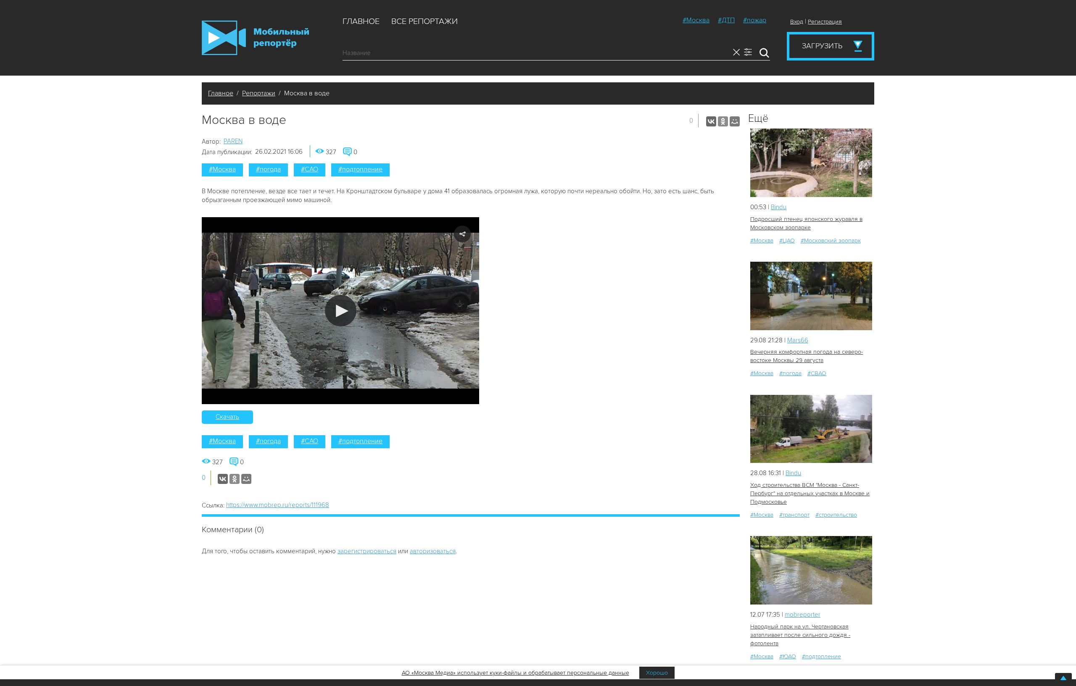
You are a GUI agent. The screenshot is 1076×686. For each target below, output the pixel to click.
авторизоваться (433, 551)
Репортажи (258, 93)
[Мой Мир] (735, 121)
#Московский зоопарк (831, 240)
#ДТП (726, 20)
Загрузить (822, 45)
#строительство (836, 514)
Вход (796, 21)
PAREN (233, 141)
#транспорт (794, 514)
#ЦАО (787, 240)
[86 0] (811, 570)
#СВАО (816, 373)
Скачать (227, 417)
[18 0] (811, 296)
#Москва (696, 20)
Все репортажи (424, 21)
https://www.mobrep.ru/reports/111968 (277, 505)
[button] (340, 310)
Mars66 (797, 340)
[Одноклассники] (723, 121)
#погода (268, 169)
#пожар (754, 20)
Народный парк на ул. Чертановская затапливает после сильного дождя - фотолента (800, 635)
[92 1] (811, 429)
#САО (309, 169)
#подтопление (360, 169)
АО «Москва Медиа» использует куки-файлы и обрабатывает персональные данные (515, 672)
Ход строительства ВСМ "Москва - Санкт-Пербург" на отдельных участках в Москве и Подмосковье (810, 493)
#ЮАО (787, 656)
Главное (361, 21)
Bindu (778, 207)
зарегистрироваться (367, 551)
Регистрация (825, 21)
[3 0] (811, 163)
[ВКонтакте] (711, 121)
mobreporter (802, 614)
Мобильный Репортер (255, 38)
